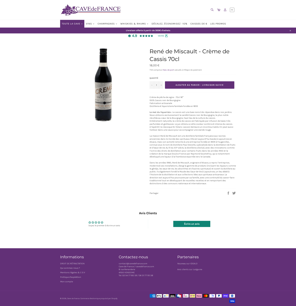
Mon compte (66, 281)
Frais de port (168, 70)
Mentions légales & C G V (72, 272)
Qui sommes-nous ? (70, 268)
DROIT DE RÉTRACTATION (72, 263)
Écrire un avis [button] (191, 223)
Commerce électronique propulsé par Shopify (98, 299)
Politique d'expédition (70, 277)
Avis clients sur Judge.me (189, 269)
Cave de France (73, 299)
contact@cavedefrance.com (133, 263)
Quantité (154, 78)
